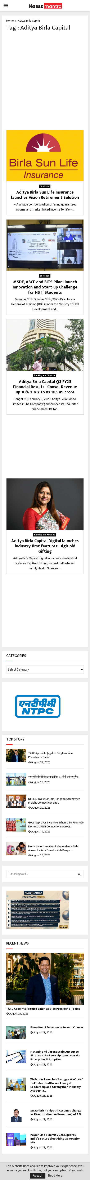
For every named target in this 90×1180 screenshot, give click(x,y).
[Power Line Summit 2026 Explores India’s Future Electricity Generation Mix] (16, 1139)
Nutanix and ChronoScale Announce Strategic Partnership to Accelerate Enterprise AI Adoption (55, 1055)
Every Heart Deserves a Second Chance (56, 1027)
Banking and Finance (44, 375)
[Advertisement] (45, 81)
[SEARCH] (79, 874)
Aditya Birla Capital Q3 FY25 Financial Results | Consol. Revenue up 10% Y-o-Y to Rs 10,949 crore (45, 387)
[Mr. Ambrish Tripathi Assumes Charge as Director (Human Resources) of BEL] (16, 1115)
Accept (37, 1175)
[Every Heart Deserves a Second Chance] (16, 1032)
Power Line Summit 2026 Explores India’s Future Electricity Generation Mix (55, 1138)
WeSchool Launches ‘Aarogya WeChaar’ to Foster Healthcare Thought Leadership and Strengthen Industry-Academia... (56, 1085)
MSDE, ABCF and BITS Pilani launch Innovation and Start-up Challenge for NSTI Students (45, 287)
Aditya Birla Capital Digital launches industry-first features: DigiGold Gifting (45, 546)
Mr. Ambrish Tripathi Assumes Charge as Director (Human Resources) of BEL (55, 1112)
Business (44, 186)
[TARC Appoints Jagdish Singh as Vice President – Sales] (16, 755)
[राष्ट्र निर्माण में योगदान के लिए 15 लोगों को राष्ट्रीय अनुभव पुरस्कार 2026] (16, 779)
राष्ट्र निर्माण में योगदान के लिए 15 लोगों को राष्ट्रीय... (54, 777)
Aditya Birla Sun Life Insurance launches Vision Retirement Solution (45, 195)
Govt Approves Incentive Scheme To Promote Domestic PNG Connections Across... (56, 824)
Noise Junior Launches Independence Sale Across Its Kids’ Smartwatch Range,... (53, 848)
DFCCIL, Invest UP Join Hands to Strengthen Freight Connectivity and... (54, 800)
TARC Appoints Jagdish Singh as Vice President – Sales (50, 755)
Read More (55, 1175)
